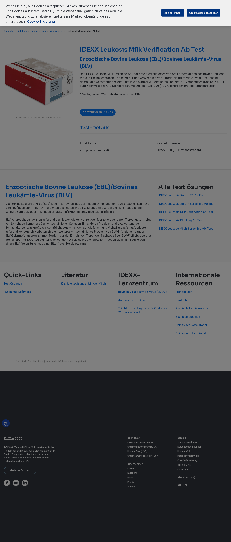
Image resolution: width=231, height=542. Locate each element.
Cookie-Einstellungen (145, 12)
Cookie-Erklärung (41, 21)
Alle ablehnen (172, 12)
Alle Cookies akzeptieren (203, 12)
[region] (115, 13)
